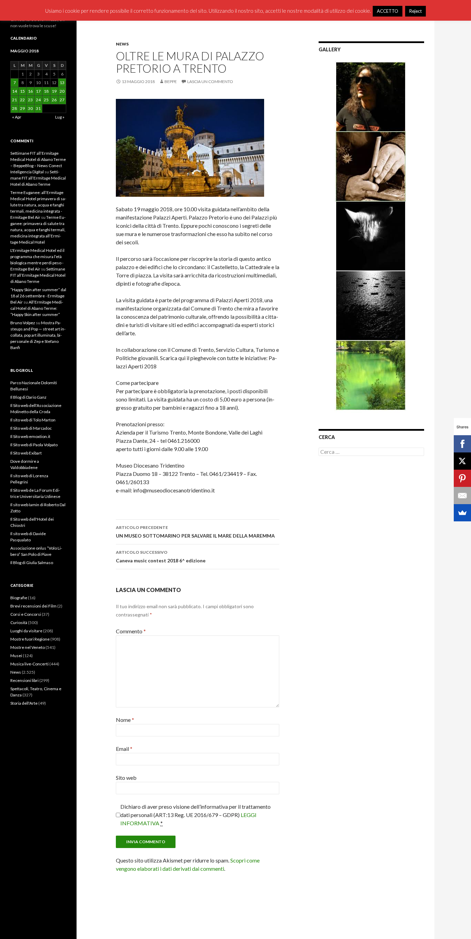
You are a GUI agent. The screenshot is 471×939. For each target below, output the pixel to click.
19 (54, 91)
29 (22, 108)
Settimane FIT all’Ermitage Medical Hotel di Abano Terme (38, 178)
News (122, 44)
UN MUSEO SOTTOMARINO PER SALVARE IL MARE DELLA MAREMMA (195, 532)
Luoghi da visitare (26, 630)
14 (14, 91)
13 (62, 82)
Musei (16, 655)
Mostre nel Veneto (27, 647)
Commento (131, 631)
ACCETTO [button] (387, 11)
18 (46, 91)
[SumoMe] (462, 512)
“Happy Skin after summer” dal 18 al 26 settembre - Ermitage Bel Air (38, 296)
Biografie (18, 597)
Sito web (126, 777)
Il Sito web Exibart (26, 453)
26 (54, 99)
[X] (462, 461)
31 (38, 108)
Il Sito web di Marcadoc (31, 428)
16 (30, 91)
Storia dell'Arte (24, 703)
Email (124, 748)
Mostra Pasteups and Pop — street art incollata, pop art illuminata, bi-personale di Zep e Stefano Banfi (38, 335)
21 (14, 99)
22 (22, 99)
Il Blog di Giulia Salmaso (31, 562)
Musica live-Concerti (29, 663)
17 (38, 91)
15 (22, 91)
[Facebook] (462, 443)
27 (62, 99)
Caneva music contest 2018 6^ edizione (161, 556)
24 (38, 99)
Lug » (59, 117)
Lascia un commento (210, 81)
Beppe (170, 81)
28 (14, 108)
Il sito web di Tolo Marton (33, 419)
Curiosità (18, 622)
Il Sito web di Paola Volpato (34, 444)
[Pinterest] (462, 478)
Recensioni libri (24, 680)
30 (30, 108)
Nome (125, 719)
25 (46, 99)
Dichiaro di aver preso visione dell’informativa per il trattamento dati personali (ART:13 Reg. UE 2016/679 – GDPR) (195, 814)
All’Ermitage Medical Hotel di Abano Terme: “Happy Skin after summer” (36, 308)
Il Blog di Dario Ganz (28, 397)
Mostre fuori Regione (30, 639)
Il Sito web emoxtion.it (30, 436)
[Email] (462, 495)
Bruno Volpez (22, 322)
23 (30, 99)
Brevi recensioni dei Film (33, 606)
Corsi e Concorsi (25, 614)
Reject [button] (415, 11)
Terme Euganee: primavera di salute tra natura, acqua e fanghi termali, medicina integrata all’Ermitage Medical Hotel (38, 230)
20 (62, 91)
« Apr (16, 117)
